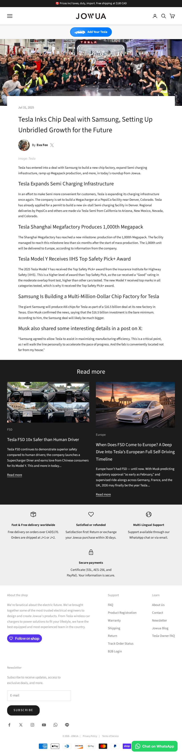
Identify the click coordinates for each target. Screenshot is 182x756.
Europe (101, 434)
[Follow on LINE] (67, 725)
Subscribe (23, 710)
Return (112, 636)
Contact (157, 612)
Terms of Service (110, 736)
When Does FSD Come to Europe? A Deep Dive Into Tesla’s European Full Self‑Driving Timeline (135, 451)
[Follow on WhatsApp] (55, 725)
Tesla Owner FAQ (163, 636)
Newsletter (159, 620)
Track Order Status (120, 643)
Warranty (114, 620)
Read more (14, 475)
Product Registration (122, 612)
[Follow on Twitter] (21, 725)
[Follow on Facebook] (9, 725)
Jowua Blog (160, 628)
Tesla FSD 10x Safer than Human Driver (43, 439)
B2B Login (115, 651)
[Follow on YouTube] (44, 725)
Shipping (114, 628)
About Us (158, 605)
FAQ (110, 605)
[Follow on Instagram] (32, 725)
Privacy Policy (90, 736)
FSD (9, 429)
